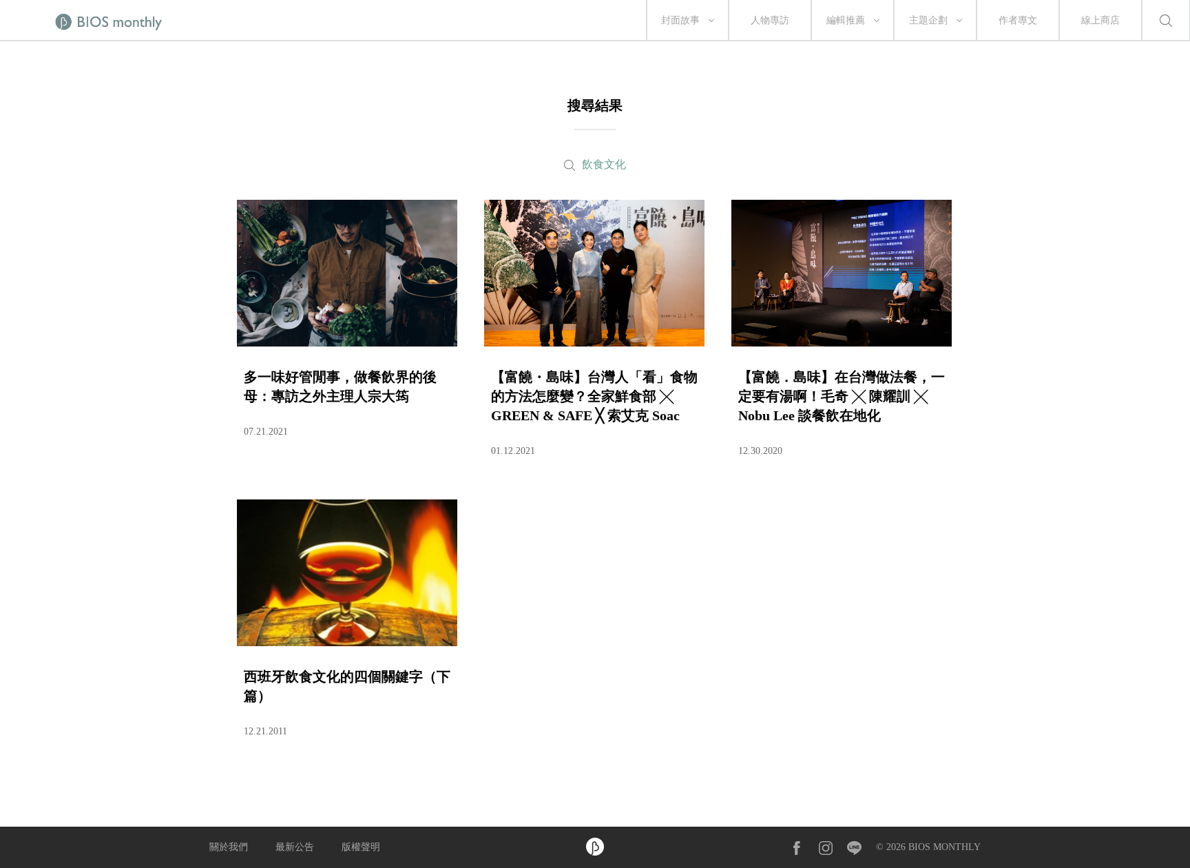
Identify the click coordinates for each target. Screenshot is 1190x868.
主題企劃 (928, 20)
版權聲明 (361, 847)
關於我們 (228, 847)
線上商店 (1100, 20)
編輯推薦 (845, 20)
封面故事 (680, 20)
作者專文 (1018, 20)
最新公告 (294, 847)
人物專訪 (770, 20)
